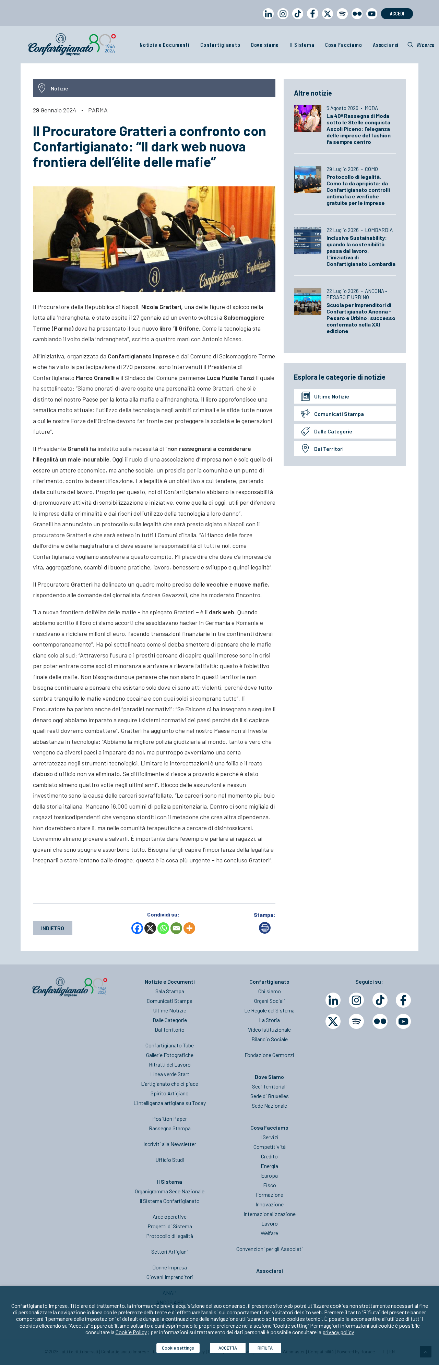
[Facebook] (137, 928)
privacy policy (338, 1332)
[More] (189, 928)
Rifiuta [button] (265, 1348)
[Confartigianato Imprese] (72, 45)
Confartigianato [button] (220, 44)
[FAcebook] (403, 1000)
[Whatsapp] (163, 928)
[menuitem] (267, 20)
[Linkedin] (333, 1000)
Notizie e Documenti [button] (165, 44)
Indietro (52, 928)
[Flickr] (380, 1021)
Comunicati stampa (339, 413)
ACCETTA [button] (227, 1348)
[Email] (176, 928)
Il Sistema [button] (302, 44)
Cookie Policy (131, 1332)
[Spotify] (356, 1021)
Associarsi (386, 44)
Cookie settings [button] (178, 1348)
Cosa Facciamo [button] (343, 44)
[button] (421, 44)
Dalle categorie (333, 431)
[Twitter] (333, 1021)
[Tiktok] (380, 1000)
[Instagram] (356, 1000)
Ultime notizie (331, 396)
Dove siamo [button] (265, 44)
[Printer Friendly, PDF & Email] (265, 931)
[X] (150, 928)
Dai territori (329, 448)
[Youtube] (403, 1021)
